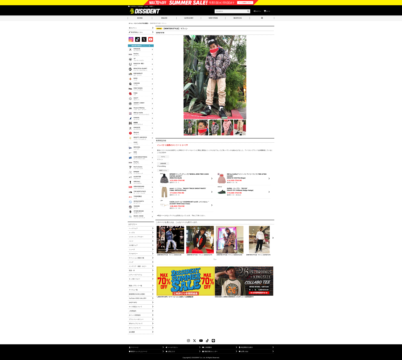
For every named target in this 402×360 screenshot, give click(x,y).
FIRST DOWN (138, 89)
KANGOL (136, 118)
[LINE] (213, 340)
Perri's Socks (138, 167)
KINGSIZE (137, 49)
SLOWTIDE (137, 177)
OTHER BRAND (139, 212)
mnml (136, 143)
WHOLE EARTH (139, 202)
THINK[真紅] (138, 197)
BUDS (135, 79)
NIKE (135, 153)
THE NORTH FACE (140, 192)
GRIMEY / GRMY (139, 103)
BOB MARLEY (138, 74)
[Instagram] (188, 340)
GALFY (136, 98)
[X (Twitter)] (194, 340)
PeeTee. (136, 54)
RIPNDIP (138, 172)
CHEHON (137, 84)
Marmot (136, 133)
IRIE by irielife (141, 113)
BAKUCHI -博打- (139, 64)
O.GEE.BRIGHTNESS (140, 157)
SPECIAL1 (138, 182)
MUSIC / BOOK (139, 216)
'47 (139, 59)
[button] (262, 18)
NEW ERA (137, 148)
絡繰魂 (138, 123)
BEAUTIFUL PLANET (140, 69)
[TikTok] (207, 340)
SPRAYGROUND (139, 187)
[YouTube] (201, 340)
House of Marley (140, 108)
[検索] (248, 11)
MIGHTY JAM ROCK (140, 138)
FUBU (135, 94)
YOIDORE (137, 207)
